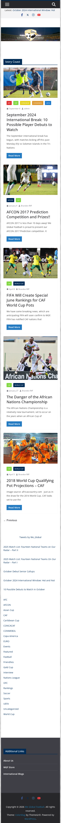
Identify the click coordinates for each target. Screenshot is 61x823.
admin (27, 108)
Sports (6, 698)
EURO (6, 641)
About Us (8, 760)
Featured (8, 651)
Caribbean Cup (11, 620)
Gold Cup (8, 667)
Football (7, 656)
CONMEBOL (37, 103)
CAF (16, 103)
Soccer (6, 693)
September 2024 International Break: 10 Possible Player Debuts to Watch (29, 122)
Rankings (8, 688)
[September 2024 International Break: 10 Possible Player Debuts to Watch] (30, 82)
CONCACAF (25, 103)
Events (6, 646)
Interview (8, 672)
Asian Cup (8, 610)
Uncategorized (11, 708)
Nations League (11, 677)
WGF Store (9, 767)
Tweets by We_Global (30, 537)
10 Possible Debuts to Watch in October (24, 589)
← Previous (10, 520)
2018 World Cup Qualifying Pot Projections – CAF (30, 483)
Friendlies (8, 662)
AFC (9, 103)
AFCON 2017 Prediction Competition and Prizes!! (28, 214)
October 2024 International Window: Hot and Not (29, 580)
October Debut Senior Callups (19, 571)
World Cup (19, 283)
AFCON (10, 200)
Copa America (10, 636)
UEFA (48, 103)
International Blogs (13, 773)
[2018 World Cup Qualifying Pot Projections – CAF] (30, 448)
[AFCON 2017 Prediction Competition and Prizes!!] (30, 180)
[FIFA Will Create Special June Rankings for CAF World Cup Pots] (30, 263)
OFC (5, 682)
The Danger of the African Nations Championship (29, 399)
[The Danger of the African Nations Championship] (30, 358)
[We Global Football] (30, 29)
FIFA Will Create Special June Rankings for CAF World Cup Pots (27, 300)
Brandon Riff (26, 205)
